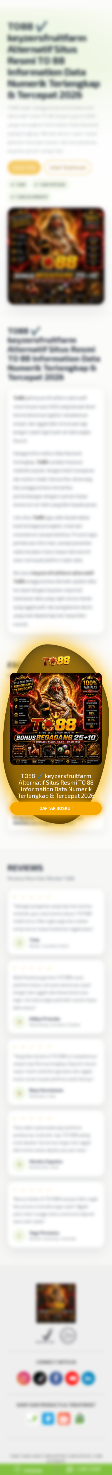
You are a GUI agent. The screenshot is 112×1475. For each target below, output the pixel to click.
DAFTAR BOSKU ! (56, 810)
